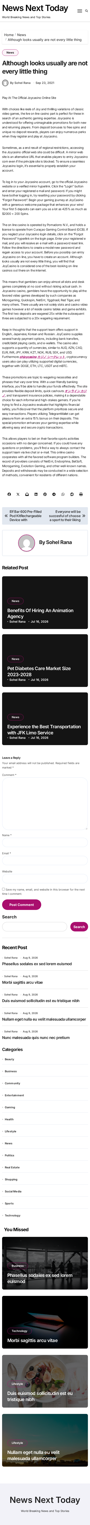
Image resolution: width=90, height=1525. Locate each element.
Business (11, 1071)
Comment (9, 775)
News (10, 52)
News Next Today (35, 8)
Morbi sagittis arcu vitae (22, 982)
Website (7, 871)
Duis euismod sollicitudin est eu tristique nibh (41, 1000)
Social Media (13, 1191)
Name (7, 835)
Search (9, 916)
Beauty (9, 1059)
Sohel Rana (59, 542)
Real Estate (12, 1167)
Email (6, 853)
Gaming (10, 1107)
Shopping (11, 1179)
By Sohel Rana (20, 83)
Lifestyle (11, 1131)
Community (13, 1083)
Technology (13, 1215)
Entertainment (14, 1095)
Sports (9, 1203)
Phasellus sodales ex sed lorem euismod (37, 964)
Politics (9, 1155)
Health (9, 1119)
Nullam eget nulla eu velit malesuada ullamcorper (44, 1019)
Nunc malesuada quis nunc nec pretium (35, 1037)
